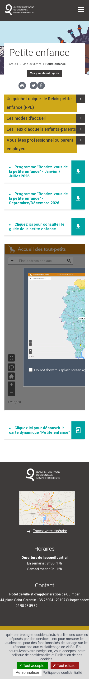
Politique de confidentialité (62, 672)
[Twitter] (33, 88)
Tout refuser (66, 666)
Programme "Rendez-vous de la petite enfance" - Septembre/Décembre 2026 (38, 198)
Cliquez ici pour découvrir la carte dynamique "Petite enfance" (39, 430)
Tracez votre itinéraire (50, 531)
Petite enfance (55, 64)
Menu (81, 9)
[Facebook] (41, 88)
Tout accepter (34, 666)
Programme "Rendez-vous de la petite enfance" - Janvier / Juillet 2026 (38, 171)
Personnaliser (27, 672)
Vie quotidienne (31, 64)
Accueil (13, 64)
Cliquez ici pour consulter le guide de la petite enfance (37, 226)
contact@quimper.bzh (56, 606)
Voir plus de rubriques (44, 73)
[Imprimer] (22, 87)
